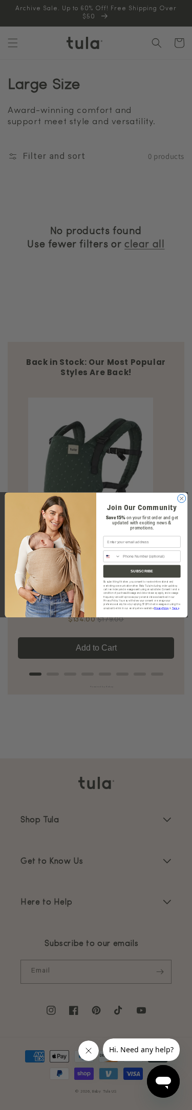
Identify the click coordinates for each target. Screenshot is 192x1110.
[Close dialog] (181, 499)
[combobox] (111, 556)
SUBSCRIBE (141, 571)
